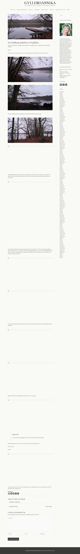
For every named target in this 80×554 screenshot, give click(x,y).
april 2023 (61, 138)
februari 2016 (62, 245)
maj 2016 (61, 241)
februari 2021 (62, 170)
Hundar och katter (60, 9)
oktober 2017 (62, 220)
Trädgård (36, 9)
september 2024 (62, 120)
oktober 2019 (62, 190)
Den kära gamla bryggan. (64, 71)
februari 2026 (62, 99)
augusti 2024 (62, 121)
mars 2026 (61, 97)
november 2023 (62, 132)
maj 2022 (61, 152)
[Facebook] (9, 494)
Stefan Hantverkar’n (22, 9)
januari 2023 (62, 142)
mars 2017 (61, 229)
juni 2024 (61, 123)
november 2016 (62, 234)
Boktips (31, 9)
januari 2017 (62, 231)
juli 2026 (61, 92)
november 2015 (62, 248)
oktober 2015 (62, 250)
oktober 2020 (62, 175)
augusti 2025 (62, 106)
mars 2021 (61, 169)
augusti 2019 (62, 193)
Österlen (12, 9)
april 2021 (61, 168)
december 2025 (62, 101)
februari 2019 (62, 200)
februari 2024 (62, 128)
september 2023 (62, 134)
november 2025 (62, 102)
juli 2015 (61, 253)
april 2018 (61, 212)
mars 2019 (61, 199)
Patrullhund (44, 9)
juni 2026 (61, 94)
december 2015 (62, 247)
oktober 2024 (62, 118)
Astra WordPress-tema (50, 550)
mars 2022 (61, 154)
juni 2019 (61, 195)
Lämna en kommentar (13, 45)
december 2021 (62, 158)
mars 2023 (61, 139)
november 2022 (62, 144)
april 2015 (61, 257)
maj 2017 (61, 226)
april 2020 (61, 183)
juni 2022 (61, 151)
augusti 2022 (62, 148)
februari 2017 (62, 230)
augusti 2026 (62, 91)
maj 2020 (61, 182)
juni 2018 (61, 210)
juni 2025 (61, 108)
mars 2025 (61, 112)
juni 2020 (61, 180)
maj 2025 (61, 110)
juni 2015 (61, 255)
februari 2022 (62, 156)
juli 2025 (61, 107)
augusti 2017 (62, 222)
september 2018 (62, 206)
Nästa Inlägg (49, 506)
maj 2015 (61, 256)
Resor (68, 9)
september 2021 (62, 162)
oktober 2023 (62, 133)
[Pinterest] (16, 494)
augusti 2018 (62, 208)
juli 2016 (61, 239)
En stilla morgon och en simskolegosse (63, 77)
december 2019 (62, 188)
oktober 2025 (62, 104)
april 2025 (61, 111)
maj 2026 (61, 95)
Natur (22, 45)
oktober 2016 (62, 235)
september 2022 (62, 147)
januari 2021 (62, 172)
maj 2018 (61, 211)
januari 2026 (62, 100)
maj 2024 (61, 125)
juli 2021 (61, 164)
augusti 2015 (62, 252)
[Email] (13, 494)
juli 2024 (61, 122)
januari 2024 (62, 130)
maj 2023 (61, 137)
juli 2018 (61, 209)
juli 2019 (61, 194)
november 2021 (62, 159)
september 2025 (62, 105)
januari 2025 (62, 115)
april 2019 (61, 198)
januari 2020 (62, 186)
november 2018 (62, 204)
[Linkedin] (11, 494)
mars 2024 (61, 127)
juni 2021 (61, 165)
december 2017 (62, 217)
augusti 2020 (62, 178)
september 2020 (62, 177)
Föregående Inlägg (12, 506)
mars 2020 (61, 184)
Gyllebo (48, 45)
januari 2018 (62, 216)
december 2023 (62, 131)
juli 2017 (61, 224)
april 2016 (61, 242)
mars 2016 (61, 243)
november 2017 (62, 219)
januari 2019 (62, 201)
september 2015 (62, 251)
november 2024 (62, 117)
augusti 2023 (62, 136)
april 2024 (61, 126)
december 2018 (62, 203)
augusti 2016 (62, 237)
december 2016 (62, 232)
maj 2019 (61, 196)
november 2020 (62, 174)
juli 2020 (61, 179)
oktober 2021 (62, 160)
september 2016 (62, 236)
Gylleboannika (40, 3)
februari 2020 (62, 185)
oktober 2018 (62, 205)
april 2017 (61, 227)
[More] (18, 494)
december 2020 (62, 173)
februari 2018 (62, 215)
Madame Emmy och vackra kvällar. (65, 75)
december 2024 (62, 116)
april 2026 (61, 96)
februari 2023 (62, 141)
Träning (51, 9)
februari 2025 (62, 113)
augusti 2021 (62, 163)
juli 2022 (61, 149)
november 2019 (62, 189)
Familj (19, 45)
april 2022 (61, 153)
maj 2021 (61, 167)
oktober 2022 (62, 146)
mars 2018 (61, 214)
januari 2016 (62, 246)
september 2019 (62, 191)
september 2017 (62, 221)
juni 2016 (61, 240)
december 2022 (62, 143)
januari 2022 (62, 157)
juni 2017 (61, 225)
